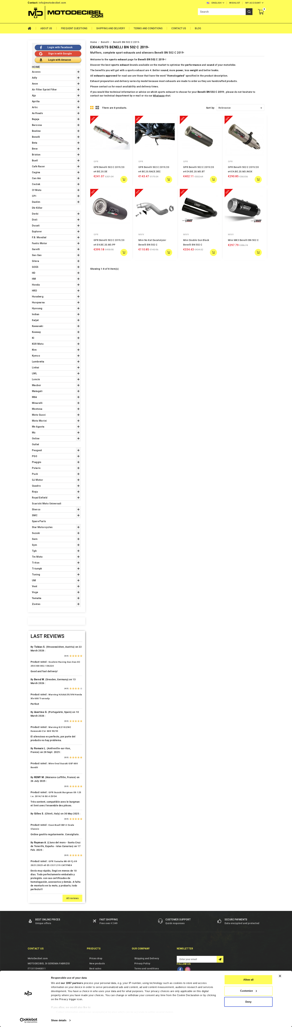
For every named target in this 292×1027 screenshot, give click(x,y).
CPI (34, 196)
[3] (76, 656)
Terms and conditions (148, 28)
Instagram (187, 969)
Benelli (36, 137)
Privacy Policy (142, 963)
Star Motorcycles (42, 527)
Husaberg (37, 296)
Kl (33, 338)
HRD (34, 290)
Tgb (34, 550)
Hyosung (37, 308)
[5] (81, 656)
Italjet (35, 320)
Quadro (36, 485)
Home (32, 28)
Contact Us (178, 28)
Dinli (34, 219)
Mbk (34, 397)
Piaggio (36, 462)
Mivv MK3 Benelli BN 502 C (243, 240)
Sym (34, 545)
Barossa (37, 125)
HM (34, 278)
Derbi (35, 213)
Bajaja (35, 119)
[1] (70, 656)
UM (34, 580)
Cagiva (36, 172)
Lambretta (38, 361)
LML (34, 373)
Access (36, 71)
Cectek (36, 184)
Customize (246, 990)
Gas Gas (37, 255)
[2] (73, 656)
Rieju (35, 491)
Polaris (36, 468)
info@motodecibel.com (52, 2)
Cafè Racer (38, 166)
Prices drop (95, 958)
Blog (198, 28)
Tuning (36, 574)
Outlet (35, 444)
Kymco (36, 355)
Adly (34, 77)
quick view (124, 120)
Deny (248, 1001)
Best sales (95, 968)
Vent (34, 586)
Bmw (35, 148)
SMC (35, 515)
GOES (35, 267)
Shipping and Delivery (110, 28)
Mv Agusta (38, 426)
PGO (34, 456)
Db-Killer (37, 207)
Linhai (35, 367)
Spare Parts (39, 521)
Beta (34, 142)
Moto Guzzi (39, 414)
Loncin (36, 379)
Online (35, 438)
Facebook (180, 969)
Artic (35, 107)
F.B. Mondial (39, 237)
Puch (35, 474)
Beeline (36, 131)
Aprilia (36, 101)
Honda (36, 284)
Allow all (248, 979)
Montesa (37, 409)
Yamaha (36, 598)
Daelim (36, 202)
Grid (92, 107)
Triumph (37, 568)
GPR (96, 161)
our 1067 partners (72, 983)
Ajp (34, 95)
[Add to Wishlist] (124, 127)
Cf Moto (37, 190)
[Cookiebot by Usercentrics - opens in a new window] (28, 1020)
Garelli (36, 249)
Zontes (36, 604)
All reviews (72, 898)
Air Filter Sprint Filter (44, 89)
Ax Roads (37, 113)
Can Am (36, 178)
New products (97, 963)
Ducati (36, 225)
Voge (35, 592)
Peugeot (37, 450)
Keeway (36, 332)
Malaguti (37, 391)
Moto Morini (39, 420)
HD (33, 273)
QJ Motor (37, 480)
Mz (34, 432)
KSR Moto (38, 344)
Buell (35, 160)
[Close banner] (280, 976)
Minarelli (37, 403)
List (97, 107)
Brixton (36, 154)
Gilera (35, 261)
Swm (35, 539)
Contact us (36, 948)
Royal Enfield (39, 497)
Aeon (35, 83)
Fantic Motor (39, 243)
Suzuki (36, 533)
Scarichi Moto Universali (46, 503)
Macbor (36, 385)
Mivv (141, 234)
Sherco (36, 509)
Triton (35, 562)
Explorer (37, 231)
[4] (78, 656)
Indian (35, 314)
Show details (58, 1020)
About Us (46, 28)
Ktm (34, 349)
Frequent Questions (74, 28)
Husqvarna (38, 302)
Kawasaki (37, 326)
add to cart (123, 179)
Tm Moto (37, 556)
